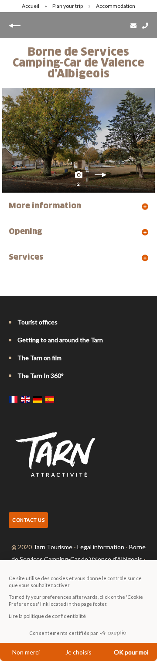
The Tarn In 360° (40, 375)
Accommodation (116, 6)
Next (100, 177)
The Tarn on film (39, 357)
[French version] (13, 399)
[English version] (25, 399)
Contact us (28, 520)
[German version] (37, 399)
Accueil (30, 6)
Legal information (100, 547)
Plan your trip (68, 6)
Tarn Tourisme (52, 547)
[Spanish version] (49, 399)
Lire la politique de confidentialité (47, 616)
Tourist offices (37, 322)
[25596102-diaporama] (78, 140)
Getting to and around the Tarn (60, 340)
